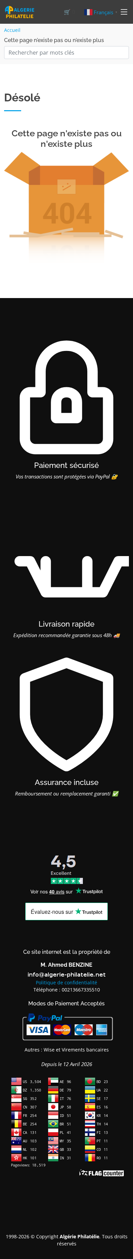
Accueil (12, 30)
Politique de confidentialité (66, 982)
